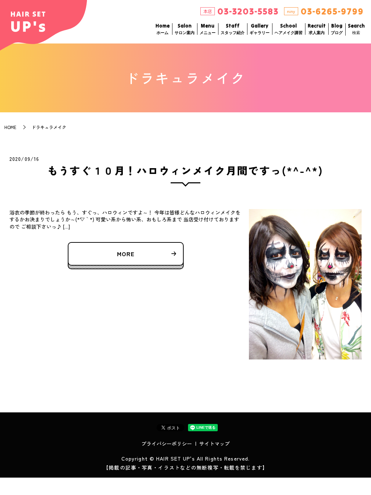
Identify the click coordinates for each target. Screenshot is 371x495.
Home (162, 28)
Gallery (260, 28)
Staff (233, 28)
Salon (185, 28)
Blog (337, 28)
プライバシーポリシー (166, 443)
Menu (208, 28)
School (289, 28)
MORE (125, 253)
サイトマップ (214, 443)
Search (356, 28)
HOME (10, 127)
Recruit (317, 28)
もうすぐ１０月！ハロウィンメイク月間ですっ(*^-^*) (185, 170)
